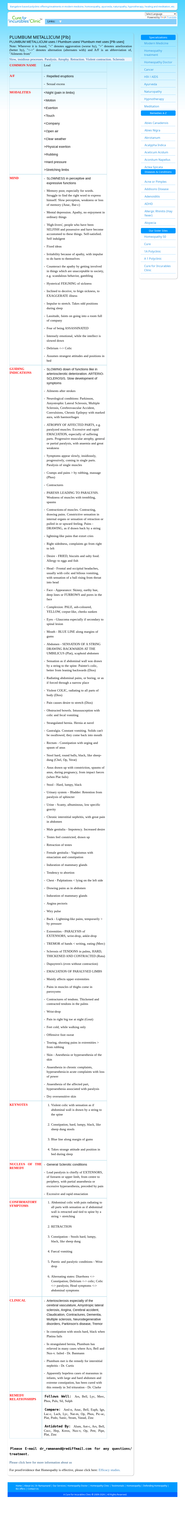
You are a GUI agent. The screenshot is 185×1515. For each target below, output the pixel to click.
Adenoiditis (152, 196)
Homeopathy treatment (153, 53)
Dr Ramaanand (42, 1485)
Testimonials (117, 1485)
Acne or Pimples (156, 182)
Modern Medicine (156, 43)
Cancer (149, 70)
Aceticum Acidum (156, 152)
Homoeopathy (133, 1485)
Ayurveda (150, 84)
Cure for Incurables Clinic (157, 268)
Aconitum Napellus (157, 160)
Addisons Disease (157, 189)
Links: (51, 21)
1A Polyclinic (152, 251)
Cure (147, 244)
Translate (172, 17)
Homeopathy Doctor (158, 62)
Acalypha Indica (155, 145)
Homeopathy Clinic (99, 1485)
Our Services (59, 1485)
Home (19, 1485)
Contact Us (33, 1488)
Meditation (151, 106)
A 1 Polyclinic (153, 259)
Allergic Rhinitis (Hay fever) (158, 213)
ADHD (149, 204)
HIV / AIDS (151, 77)
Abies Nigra (152, 130)
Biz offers (20, 1488)
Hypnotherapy (154, 99)
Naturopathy (153, 92)
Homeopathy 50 (155, 237)
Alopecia (150, 223)
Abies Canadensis (156, 123)
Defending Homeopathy (155, 1485)
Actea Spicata (154, 167)
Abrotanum (152, 138)
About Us (28, 1485)
